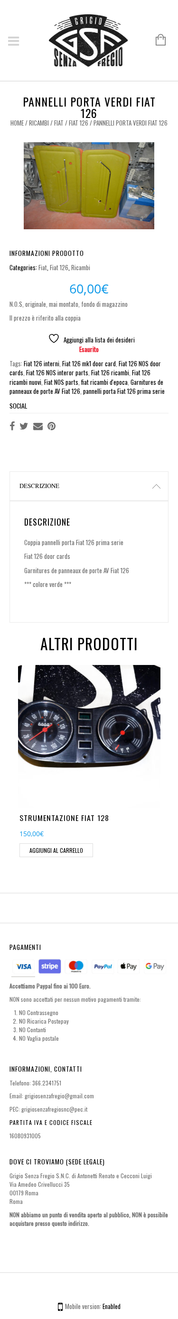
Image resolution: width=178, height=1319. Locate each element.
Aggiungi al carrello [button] (56, 850)
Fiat (59, 122)
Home (17, 122)
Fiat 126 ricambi (110, 372)
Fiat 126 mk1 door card (89, 363)
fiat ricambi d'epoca (104, 382)
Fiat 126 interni (41, 363)
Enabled (112, 1306)
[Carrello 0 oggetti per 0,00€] (156, 40)
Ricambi (39, 122)
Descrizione (39, 485)
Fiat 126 (78, 122)
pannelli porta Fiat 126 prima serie (124, 391)
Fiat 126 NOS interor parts (57, 372)
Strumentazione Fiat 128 (64, 817)
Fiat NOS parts (61, 382)
